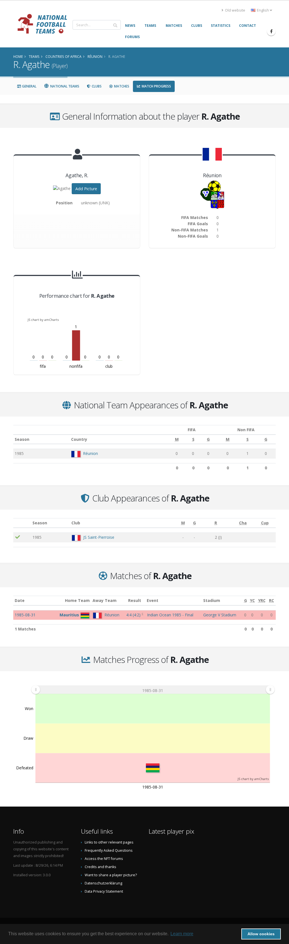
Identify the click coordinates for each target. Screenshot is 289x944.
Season (22, 439)
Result (134, 600)
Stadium (211, 600)
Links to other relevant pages (109, 842)
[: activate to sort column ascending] (22, 523)
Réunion (90, 453)
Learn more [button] (181, 933)
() (134, 614)
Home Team (77, 600)
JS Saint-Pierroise (98, 537)
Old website (234, 10)
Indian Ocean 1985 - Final (170, 614)
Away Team (105, 600)
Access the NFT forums (104, 858)
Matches (121, 86)
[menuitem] (153, 689)
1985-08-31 (25, 614)
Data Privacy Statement (104, 891)
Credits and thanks (100, 866)
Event (152, 600)
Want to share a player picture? (111, 875)
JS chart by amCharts (43, 319)
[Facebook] (271, 31)
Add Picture (86, 188)
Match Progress (156, 86)
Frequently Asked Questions (109, 850)
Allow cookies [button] (261, 934)
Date (20, 600)
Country (79, 439)
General (28, 86)
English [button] (263, 10)
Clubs (96, 86)
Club (75, 522)
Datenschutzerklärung (103, 883)
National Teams (64, 86)
